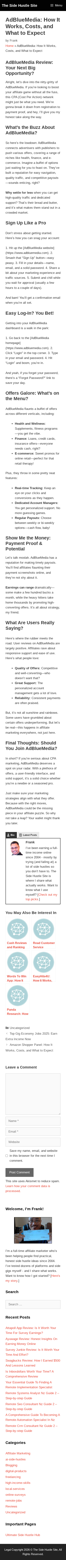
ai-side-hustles (16, 1459)
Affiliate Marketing (18, 1453)
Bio (12, 835)
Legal (7, 1549)
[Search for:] (33, 1304)
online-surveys (16, 1494)
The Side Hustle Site (19, 5)
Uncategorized (20, 1028)
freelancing (13, 1477)
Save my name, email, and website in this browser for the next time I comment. (33, 1155)
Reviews (11, 1506)
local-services (15, 1489)
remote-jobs (14, 1500)
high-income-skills (18, 1483)
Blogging (11, 1465)
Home (10, 46)
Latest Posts (30, 835)
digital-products (16, 1471)
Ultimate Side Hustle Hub (23, 1535)
